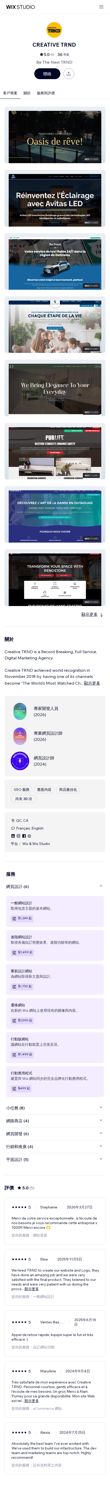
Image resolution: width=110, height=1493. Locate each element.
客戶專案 (10, 93)
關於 (27, 93)
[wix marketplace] (20, 7)
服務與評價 (46, 93)
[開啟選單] (101, 7)
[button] (55, 135)
